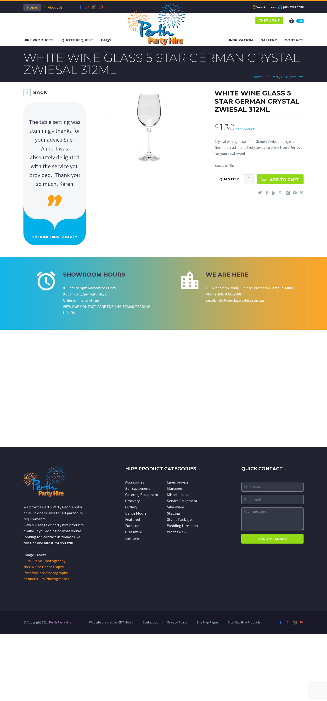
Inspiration (241, 40)
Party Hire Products (287, 76)
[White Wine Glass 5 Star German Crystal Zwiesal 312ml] (149, 127)
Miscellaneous (178, 494)
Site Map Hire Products (244, 622)
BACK (40, 92)
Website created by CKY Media (111, 622)
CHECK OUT (269, 20)
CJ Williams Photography (44, 560)
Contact (294, 40)
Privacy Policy (177, 622)
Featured (132, 519)
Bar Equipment (137, 488)
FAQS (106, 40)
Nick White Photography (43, 566)
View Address (266, 7)
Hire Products (38, 40)
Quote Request (77, 40)
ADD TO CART (284, 180)
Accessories (134, 482)
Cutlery (131, 507)
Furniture (133, 525)
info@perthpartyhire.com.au (240, 300)
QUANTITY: (229, 179)
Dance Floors (136, 513)
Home (32, 7)
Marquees (175, 488)
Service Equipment (182, 500)
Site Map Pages (208, 622)
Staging (173, 513)
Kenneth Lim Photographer (46, 578)
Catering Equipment (141, 494)
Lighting (132, 538)
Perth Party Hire (60, 622)
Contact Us (150, 622)
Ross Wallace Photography (45, 572)
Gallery (268, 40)
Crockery (132, 500)
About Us (55, 7)
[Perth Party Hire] (156, 23)
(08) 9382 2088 (293, 7)
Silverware (175, 507)
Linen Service (177, 482)
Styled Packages (180, 519)
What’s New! (177, 531)
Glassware (133, 531)
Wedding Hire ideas (182, 525)
